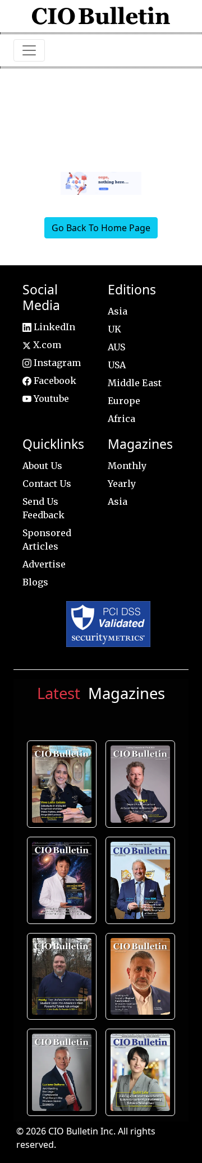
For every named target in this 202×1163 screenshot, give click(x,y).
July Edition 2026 (61, 880)
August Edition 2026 (62, 784)
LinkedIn (53, 326)
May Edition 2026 (61, 1072)
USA (117, 365)
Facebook (53, 380)
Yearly (122, 483)
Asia (117, 311)
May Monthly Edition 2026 (140, 976)
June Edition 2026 (61, 977)
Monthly (127, 465)
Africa (121, 418)
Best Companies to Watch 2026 (140, 880)
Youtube (50, 398)
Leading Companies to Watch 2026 (140, 784)
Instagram (56, 362)
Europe (124, 400)
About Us (42, 465)
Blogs (35, 582)
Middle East (135, 382)
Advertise (44, 564)
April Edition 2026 (140, 1072)
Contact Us (46, 483)
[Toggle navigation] (29, 50)
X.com (46, 344)
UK (114, 329)
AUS (116, 347)
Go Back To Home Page (101, 228)
